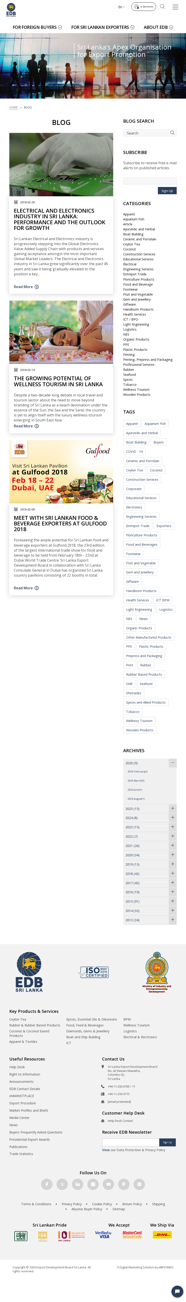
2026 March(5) (136, 780)
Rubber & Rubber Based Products (34, 1025)
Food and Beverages (141, 544)
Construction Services (139, 254)
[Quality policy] (93, 972)
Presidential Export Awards (29, 1139)
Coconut (129, 249)
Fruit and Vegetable (138, 294)
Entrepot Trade (135, 274)
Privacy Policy (72, 1204)
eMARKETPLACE (21, 1096)
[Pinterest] (124, 1184)
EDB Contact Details (24, 1089)
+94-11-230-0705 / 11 (121, 1086)
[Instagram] (93, 1184)
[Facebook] (46, 1184)
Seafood (129, 374)
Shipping (158, 1204)
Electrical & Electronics (140, 1037)
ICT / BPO (130, 319)
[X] (62, 1184)
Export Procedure (22, 1103)
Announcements (21, 1081)
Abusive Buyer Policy (86, 1209)
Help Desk (17, 1067)
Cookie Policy (102, 1204)
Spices (128, 379)
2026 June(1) (135, 789)
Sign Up (167, 191)
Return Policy (132, 1204)
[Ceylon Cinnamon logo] (42, 1236)
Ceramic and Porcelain (139, 239)
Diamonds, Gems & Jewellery (87, 1031)
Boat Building (133, 234)
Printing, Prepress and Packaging (148, 359)
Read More (23, 286)
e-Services (146, 6)
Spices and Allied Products (146, 702)
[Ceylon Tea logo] (20, 1236)
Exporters (164, 526)
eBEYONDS (166, 1267)
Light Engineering (136, 324)
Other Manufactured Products (148, 637)
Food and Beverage (138, 284)
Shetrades (133, 693)
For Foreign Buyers (35, 27)
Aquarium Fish (133, 219)
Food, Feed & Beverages (85, 1025)
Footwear (130, 289)
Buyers (159, 442)
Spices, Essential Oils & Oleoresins (91, 1019)
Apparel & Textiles (23, 1041)
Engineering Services (138, 269)
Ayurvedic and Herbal (139, 229)
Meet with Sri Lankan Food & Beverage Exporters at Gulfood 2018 (60, 523)
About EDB (156, 27)
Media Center (19, 1117)
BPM (127, 1019)
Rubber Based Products (144, 674)
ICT (68, 1043)
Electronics (134, 507)
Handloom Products (138, 309)
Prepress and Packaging (144, 656)
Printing (129, 354)
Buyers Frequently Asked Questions (35, 1132)
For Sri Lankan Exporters (100, 27)
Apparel (129, 214)
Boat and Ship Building (83, 1037)
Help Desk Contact (120, 1121)
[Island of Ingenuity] (71, 1236)
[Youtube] (108, 1184)
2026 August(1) (136, 798)
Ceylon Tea (131, 244)
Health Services (134, 314)
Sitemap (119, 1209)
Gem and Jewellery (137, 299)
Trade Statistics (21, 1154)
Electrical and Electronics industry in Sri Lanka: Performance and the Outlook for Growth (59, 219)
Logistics (130, 329)
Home (13, 107)
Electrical (129, 264)
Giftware (129, 304)
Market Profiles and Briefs (28, 1110)
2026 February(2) (137, 771)
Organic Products (136, 339)
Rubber (128, 369)
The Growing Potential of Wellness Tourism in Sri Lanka (58, 381)
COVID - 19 (134, 451)
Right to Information (24, 1074)
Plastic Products (135, 349)
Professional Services (138, 364)
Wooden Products (136, 394)
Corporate (134, 489)
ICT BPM (162, 600)
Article (127, 224)
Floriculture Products (138, 279)
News (143, 619)
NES (126, 334)
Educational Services (138, 259)
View (106, 1150)
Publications (18, 1147)
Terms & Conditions (36, 1204)
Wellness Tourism (136, 389)
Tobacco (130, 384)
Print (129, 665)
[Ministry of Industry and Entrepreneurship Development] (156, 972)
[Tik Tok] (139, 1184)
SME (129, 684)
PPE (126, 344)
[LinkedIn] (77, 1184)
